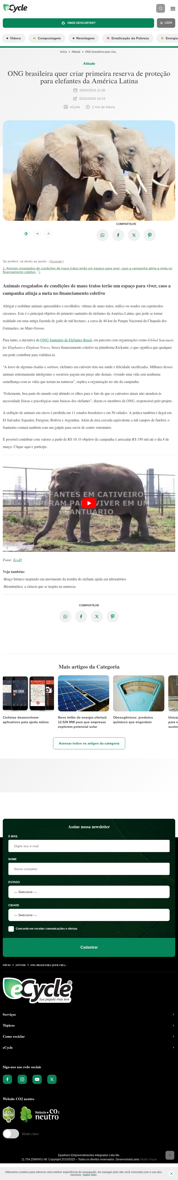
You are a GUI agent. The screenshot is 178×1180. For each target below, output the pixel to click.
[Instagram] (22, 1079)
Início (63, 51)
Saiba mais (90, 1175)
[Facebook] (7, 1079)
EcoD (17, 559)
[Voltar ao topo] (169, 1155)
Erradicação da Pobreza (130, 38)
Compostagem (49, 38)
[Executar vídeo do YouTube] (89, 503)
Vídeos (15, 38)
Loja (168, 22)
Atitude (76, 51)
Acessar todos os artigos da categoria (89, 743)
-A (48, 233)
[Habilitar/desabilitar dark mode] (26, 233)
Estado (14, 882)
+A (37, 233)
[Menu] (173, 8)
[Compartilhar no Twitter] (134, 235)
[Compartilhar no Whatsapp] (102, 235)
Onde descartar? (81, 23)
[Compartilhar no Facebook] (118, 235)
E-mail (13, 836)
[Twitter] (52, 1079)
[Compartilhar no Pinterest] (150, 235)
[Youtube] (37, 1079)
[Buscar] (160, 8)
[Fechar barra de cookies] (171, 1173)
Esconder (56, 261)
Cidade (13, 905)
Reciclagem (85, 38)
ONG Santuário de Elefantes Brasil (66, 339)
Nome (12, 859)
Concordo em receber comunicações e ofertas (46, 928)
